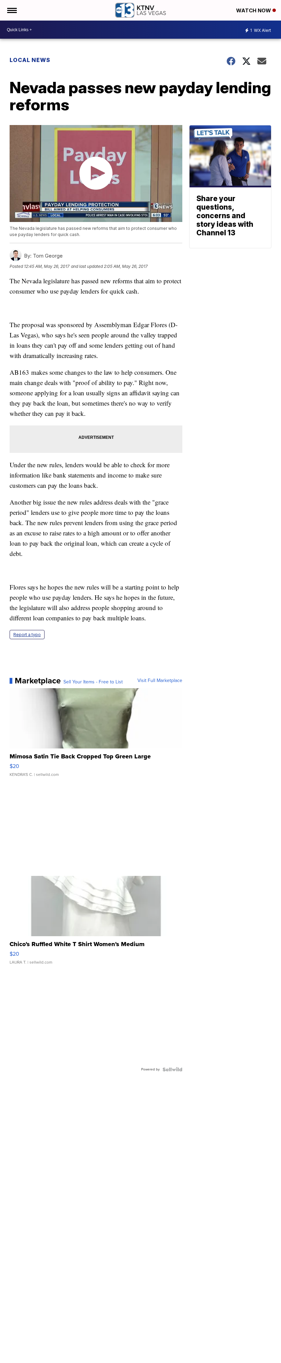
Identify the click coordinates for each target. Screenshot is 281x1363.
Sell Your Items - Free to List (93, 682)
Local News (30, 60)
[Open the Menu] (11, 10)
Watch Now (254, 10)
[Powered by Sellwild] (172, 1069)
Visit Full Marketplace (159, 680)
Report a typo (27, 634)
